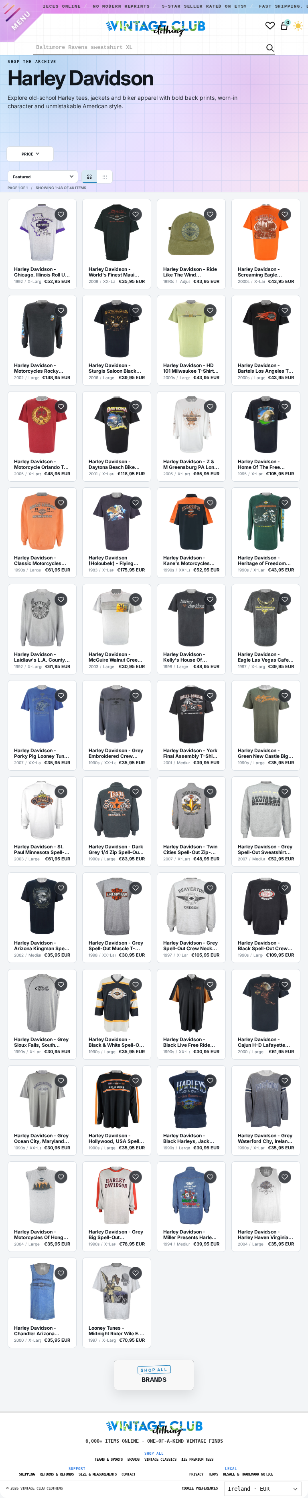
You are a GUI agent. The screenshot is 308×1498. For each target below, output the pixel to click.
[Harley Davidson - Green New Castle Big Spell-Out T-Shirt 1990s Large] (266, 714)
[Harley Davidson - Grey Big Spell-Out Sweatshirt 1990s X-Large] (116, 1196)
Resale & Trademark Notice (248, 1474)
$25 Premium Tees (197, 1460)
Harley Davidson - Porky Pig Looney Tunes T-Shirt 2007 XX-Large (42, 753)
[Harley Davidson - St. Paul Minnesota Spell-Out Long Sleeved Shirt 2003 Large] (42, 810)
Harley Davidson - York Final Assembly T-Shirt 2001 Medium (190, 753)
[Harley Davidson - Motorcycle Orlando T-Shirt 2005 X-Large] (42, 425)
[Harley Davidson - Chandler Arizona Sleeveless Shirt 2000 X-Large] (42, 1292)
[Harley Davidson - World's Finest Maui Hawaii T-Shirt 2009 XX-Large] (116, 233)
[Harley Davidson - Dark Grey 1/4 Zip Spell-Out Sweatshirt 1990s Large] (116, 810)
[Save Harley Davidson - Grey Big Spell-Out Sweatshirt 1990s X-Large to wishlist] (135, 1177)
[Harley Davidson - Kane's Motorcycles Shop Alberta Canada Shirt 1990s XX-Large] (191, 522)
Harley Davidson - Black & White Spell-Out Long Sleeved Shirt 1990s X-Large (116, 1042)
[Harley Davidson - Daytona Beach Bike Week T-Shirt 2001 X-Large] (116, 425)
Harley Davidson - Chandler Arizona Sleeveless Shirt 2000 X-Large (39, 1330)
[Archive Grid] (89, 176)
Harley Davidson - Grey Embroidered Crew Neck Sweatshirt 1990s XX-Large (116, 753)
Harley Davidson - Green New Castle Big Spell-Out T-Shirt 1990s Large (265, 753)
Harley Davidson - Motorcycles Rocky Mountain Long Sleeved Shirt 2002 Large (41, 368)
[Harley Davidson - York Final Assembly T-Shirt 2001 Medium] (191, 714)
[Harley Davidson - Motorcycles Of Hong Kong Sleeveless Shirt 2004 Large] (42, 1196)
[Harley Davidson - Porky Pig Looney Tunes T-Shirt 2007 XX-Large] (42, 714)
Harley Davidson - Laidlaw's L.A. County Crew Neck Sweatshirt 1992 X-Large (40, 657)
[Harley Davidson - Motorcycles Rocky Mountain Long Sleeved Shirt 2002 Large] (42, 329)
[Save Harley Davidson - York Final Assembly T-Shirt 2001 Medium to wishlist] (210, 695)
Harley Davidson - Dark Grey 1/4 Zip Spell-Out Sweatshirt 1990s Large (116, 849)
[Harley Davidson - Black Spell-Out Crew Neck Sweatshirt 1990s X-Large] (266, 907)
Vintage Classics (160, 1460)
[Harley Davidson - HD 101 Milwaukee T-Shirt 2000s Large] (191, 329)
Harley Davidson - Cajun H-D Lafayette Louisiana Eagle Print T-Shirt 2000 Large (265, 1042)
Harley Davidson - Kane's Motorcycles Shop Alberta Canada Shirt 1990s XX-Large (188, 560)
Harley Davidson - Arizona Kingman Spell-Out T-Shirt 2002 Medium (41, 945)
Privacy (196, 1474)
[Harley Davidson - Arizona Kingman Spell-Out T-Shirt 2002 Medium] (42, 907)
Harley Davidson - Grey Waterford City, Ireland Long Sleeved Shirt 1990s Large (265, 1138)
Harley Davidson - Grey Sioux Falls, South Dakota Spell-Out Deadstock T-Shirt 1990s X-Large (41, 1042)
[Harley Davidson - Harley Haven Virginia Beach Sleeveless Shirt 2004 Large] (266, 1196)
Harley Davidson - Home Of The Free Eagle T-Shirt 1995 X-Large (263, 464)
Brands (154, 1380)
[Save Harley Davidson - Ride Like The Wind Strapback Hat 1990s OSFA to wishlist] (210, 214)
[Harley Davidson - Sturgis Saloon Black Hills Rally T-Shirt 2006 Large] (116, 329)
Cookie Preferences (200, 1488)
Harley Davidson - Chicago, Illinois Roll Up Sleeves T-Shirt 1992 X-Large (42, 272)
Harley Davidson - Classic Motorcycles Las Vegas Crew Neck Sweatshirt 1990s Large (41, 560)
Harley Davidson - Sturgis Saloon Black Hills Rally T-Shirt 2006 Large (115, 368)
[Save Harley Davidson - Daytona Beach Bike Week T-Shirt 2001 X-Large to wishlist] (135, 406)
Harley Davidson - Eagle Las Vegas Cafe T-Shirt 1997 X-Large (263, 657)
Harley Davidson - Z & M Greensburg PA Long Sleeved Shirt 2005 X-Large (190, 464)
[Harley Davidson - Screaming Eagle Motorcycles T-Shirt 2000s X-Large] (266, 233)
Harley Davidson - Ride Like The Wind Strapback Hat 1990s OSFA (190, 272)
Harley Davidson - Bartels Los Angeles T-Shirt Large (264, 368)
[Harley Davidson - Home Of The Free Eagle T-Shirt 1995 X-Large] (266, 425)
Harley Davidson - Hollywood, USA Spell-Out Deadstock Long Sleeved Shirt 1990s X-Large (115, 1138)
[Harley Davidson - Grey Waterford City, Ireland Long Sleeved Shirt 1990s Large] (266, 1099)
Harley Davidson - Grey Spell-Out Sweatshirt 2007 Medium (265, 849)
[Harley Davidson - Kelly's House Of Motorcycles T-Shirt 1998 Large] (191, 618)
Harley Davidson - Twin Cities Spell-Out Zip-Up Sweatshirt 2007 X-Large (190, 849)
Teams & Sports (109, 1460)
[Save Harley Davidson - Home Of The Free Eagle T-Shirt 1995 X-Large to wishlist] (284, 406)
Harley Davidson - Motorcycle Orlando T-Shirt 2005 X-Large (40, 464)
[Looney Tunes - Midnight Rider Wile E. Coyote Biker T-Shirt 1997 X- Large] (116, 1292)
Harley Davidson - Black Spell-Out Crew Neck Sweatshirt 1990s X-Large (265, 945)
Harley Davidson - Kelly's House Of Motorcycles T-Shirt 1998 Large (186, 657)
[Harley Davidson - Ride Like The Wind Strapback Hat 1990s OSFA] (191, 233)
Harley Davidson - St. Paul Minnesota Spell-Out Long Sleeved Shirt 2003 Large (40, 849)
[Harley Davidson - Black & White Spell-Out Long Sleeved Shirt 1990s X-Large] (116, 1003)
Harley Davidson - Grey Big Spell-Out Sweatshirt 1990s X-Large (116, 1234)
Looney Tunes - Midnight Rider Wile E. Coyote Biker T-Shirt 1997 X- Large (114, 1330)
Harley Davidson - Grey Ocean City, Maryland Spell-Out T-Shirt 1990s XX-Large (41, 1138)
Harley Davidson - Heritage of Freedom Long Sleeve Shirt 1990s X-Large (262, 560)
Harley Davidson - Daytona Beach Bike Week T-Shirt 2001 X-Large (114, 464)
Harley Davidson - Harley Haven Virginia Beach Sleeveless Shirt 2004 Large (264, 1234)
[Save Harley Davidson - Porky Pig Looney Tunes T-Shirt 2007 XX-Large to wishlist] (61, 695)
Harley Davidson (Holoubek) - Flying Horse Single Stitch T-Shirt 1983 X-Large (114, 560)
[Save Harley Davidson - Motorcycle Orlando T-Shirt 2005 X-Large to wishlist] (61, 406)
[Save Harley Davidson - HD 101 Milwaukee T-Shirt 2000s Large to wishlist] (210, 310)
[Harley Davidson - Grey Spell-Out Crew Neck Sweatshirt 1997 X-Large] (191, 907)
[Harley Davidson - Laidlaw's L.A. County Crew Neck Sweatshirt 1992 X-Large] (42, 618)
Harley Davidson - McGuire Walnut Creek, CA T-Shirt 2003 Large (115, 657)
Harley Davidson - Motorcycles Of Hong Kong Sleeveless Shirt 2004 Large (39, 1234)
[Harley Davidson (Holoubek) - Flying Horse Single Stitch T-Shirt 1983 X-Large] (116, 522)
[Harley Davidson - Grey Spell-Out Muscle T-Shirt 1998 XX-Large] (116, 907)
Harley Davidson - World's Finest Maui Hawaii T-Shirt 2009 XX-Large (112, 272)
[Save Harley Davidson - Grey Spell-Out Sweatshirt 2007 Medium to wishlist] (284, 791)
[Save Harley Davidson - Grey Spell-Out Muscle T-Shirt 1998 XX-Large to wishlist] (135, 888)
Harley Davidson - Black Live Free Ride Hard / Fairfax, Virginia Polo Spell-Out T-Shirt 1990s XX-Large (190, 1042)
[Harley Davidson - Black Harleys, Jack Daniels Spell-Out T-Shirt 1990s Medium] (191, 1099)
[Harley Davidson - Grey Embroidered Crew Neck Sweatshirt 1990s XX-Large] (116, 714)
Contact (129, 1474)
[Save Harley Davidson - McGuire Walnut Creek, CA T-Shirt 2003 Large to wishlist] (135, 599)
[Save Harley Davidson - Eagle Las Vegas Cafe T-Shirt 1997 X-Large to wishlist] (284, 599)
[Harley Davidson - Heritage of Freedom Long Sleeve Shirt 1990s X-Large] (266, 522)
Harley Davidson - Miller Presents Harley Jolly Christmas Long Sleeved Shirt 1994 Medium (189, 1234)
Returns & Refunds (57, 1474)
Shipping (27, 1474)
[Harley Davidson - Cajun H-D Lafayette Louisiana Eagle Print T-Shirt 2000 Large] (266, 1003)
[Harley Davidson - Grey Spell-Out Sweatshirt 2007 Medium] (266, 810)
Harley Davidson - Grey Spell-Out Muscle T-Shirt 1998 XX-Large (116, 945)
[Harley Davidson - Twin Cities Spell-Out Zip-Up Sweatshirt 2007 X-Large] (191, 810)
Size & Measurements (98, 1474)
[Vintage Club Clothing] (146, 26)
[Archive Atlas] (104, 176)
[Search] (269, 47)
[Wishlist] (270, 25)
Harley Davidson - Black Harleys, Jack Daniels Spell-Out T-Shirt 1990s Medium (186, 1138)
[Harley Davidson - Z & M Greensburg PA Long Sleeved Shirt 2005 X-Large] (191, 425)
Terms (213, 1474)
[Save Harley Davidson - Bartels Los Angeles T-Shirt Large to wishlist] (284, 310)
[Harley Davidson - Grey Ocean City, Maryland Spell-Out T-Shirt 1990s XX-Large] (42, 1099)
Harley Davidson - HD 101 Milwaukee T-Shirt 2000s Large (188, 368)
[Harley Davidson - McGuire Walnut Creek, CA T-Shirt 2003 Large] (116, 618)
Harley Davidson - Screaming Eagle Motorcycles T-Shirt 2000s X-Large (261, 272)
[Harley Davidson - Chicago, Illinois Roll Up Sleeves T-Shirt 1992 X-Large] (42, 233)
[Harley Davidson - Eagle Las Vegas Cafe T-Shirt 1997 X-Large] (266, 618)
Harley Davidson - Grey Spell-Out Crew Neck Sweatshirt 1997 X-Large (190, 945)
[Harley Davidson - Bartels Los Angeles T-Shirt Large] (266, 329)
